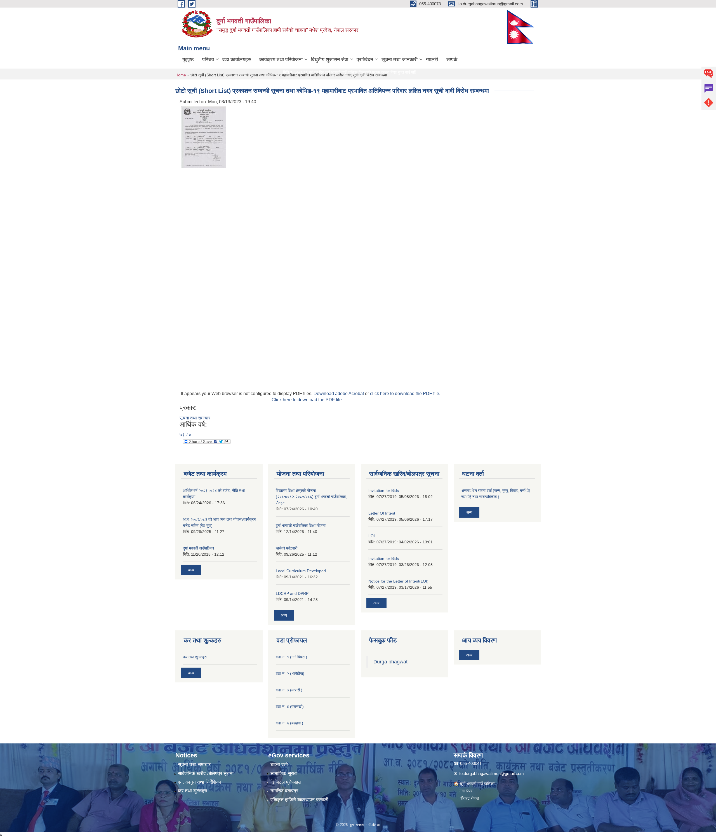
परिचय (208, 59)
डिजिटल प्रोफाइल (285, 782)
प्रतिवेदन (365, 59)
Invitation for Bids (383, 490)
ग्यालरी (432, 59)
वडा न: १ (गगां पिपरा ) (291, 657)
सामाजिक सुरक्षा (283, 773)
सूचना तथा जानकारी (399, 59)
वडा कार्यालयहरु (236, 59)
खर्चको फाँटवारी (286, 548)
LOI (371, 536)
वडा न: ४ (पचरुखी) (290, 706)
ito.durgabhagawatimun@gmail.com (491, 773)
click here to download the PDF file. (405, 393)
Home (180, 75)
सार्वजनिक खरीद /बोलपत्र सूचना (206, 773)
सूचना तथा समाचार (195, 418)
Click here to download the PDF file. (307, 399)
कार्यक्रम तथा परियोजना (281, 59)
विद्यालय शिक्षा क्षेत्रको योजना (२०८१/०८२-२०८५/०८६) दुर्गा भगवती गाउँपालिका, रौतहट (311, 496)
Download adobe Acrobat (339, 393)
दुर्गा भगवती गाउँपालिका (198, 548)
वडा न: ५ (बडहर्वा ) (289, 723)
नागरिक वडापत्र (284, 791)
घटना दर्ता (279, 764)
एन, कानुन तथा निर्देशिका (199, 782)
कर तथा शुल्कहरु (195, 657)
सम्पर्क (451, 59)
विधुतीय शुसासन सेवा (329, 59)
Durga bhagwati (391, 662)
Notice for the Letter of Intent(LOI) (398, 581)
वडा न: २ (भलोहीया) (290, 673)
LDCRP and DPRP (292, 593)
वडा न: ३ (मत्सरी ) (289, 690)
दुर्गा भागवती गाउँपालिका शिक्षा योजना (301, 525)
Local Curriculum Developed (301, 571)
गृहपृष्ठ (188, 59)
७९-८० (185, 434)
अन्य (191, 570)
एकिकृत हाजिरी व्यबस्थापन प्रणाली (299, 799)
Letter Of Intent (381, 513)
